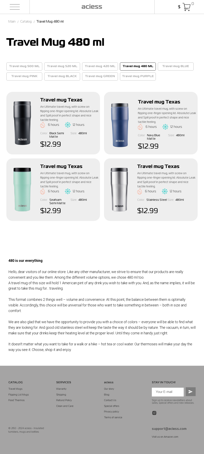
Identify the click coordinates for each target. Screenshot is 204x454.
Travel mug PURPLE (138, 76)
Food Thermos (16, 400)
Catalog (26, 21)
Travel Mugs (15, 389)
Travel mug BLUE (175, 66)
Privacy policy (111, 412)
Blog (106, 395)
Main (12, 21)
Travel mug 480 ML (138, 66)
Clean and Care (64, 406)
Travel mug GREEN (100, 76)
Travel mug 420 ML (100, 66)
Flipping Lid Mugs (18, 395)
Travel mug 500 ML (24, 66)
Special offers (111, 406)
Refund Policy (64, 400)
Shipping (61, 395)
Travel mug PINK (24, 76)
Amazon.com (171, 437)
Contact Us (110, 400)
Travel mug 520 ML (62, 66)
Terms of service (113, 418)
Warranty (61, 389)
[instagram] (154, 412)
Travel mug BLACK (62, 76)
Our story (109, 389)
